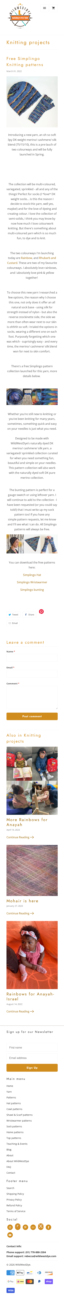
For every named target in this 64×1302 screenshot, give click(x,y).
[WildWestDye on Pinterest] (25, 1227)
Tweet (15, 614)
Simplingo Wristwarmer (32, 582)
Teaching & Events (16, 1143)
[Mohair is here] (32, 872)
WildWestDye (22, 1264)
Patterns (11, 1097)
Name (10, 651)
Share (31, 614)
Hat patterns (13, 1103)
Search (10, 1188)
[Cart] (53, 8)
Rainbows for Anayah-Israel (30, 996)
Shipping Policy (15, 1193)
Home (9, 1085)
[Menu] (44, 8)
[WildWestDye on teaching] (41, 1227)
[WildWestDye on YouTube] (10, 1235)
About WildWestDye (17, 1161)
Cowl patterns (14, 1109)
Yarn (9, 1091)
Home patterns (15, 1132)
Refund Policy (14, 1205)
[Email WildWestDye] (33, 1227)
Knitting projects (28, 42)
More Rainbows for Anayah (27, 822)
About (9, 1155)
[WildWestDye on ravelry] (17, 1227)
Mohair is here (22, 901)
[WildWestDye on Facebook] (48, 1227)
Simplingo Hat (32, 575)
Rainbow (26, 258)
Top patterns (13, 1138)
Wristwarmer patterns (19, 1120)
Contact (10, 1172)
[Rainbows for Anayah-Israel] (32, 956)
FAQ (8, 1167)
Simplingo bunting (32, 590)
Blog (8, 1149)
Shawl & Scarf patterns (19, 1114)
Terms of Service (15, 1211)
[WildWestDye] (20, 19)
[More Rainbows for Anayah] (32, 782)
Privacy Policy (14, 1199)
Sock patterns (14, 1126)
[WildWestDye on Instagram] (10, 1227)
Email (15, 623)
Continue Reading (18, 837)
